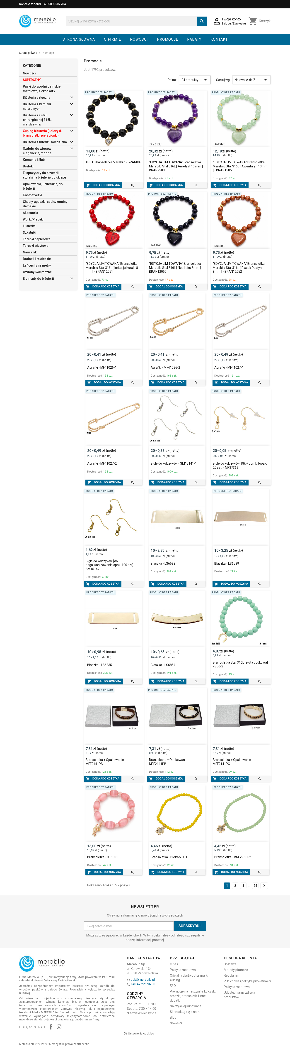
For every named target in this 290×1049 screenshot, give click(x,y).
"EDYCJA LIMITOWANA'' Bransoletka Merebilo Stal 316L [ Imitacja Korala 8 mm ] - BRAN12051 (112, 267)
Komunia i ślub (34, 160)
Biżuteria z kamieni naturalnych (37, 106)
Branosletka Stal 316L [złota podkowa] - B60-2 (240, 664)
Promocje (167, 39)
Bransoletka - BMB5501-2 (232, 857)
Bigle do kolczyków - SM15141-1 (174, 463)
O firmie (112, 39)
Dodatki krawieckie (37, 259)
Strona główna (79, 39)
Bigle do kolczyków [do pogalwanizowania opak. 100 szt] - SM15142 (110, 565)
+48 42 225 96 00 (143, 984)
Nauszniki (30, 252)
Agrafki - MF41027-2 (102, 463)
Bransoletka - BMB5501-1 (169, 857)
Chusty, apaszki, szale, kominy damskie (45, 204)
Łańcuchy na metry (37, 265)
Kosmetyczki (32, 195)
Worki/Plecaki (33, 219)
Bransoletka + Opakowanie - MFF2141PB (169, 762)
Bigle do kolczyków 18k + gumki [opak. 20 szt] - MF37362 (240, 465)
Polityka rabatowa (183, 970)
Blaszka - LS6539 (226, 563)
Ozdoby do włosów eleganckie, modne (37, 151)
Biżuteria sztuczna (36, 97)
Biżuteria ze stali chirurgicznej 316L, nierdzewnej (37, 119)
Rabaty (194, 39)
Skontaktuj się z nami (185, 1012)
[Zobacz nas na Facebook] (51, 1027)
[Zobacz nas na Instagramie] (59, 1027)
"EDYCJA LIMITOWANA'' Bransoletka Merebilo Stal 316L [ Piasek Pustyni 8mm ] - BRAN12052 (239, 267)
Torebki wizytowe (35, 246)
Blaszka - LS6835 (99, 665)
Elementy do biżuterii (38, 278)
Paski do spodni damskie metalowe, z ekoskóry (41, 89)
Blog (173, 1017)
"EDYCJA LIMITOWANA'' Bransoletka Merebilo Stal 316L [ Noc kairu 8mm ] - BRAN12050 (176, 267)
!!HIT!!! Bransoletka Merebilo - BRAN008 (114, 162)
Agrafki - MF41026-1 (102, 367)
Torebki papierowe (36, 239)
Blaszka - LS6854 (163, 665)
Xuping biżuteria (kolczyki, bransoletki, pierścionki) (42, 133)
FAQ (173, 986)
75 (255, 885)
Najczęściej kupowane (185, 1006)
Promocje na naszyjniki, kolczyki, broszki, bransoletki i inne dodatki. (193, 996)
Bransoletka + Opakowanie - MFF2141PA (106, 762)
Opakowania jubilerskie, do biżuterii (43, 186)
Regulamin (231, 975)
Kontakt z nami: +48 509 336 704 (42, 4)
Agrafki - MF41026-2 (165, 367)
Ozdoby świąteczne (37, 272)
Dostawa (230, 964)
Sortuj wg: (223, 80)
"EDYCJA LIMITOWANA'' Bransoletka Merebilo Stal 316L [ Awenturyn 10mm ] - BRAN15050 (240, 166)
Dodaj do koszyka (103, 185)
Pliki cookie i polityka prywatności (247, 981)
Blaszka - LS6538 (163, 563)
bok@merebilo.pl (143, 979)
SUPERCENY (32, 80)
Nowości (139, 39)
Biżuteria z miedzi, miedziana (45, 142)
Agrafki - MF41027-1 (229, 367)
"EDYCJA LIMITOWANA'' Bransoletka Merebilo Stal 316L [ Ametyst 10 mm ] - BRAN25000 (177, 166)
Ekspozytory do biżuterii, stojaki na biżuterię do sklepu (44, 175)
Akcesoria (30, 213)
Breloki (28, 166)
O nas (174, 964)
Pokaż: (172, 80)
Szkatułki (29, 232)
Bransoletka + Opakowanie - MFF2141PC (233, 762)
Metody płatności (236, 970)
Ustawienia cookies (141, 1033)
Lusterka (29, 226)
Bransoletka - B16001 (102, 857)
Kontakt (219, 39)
